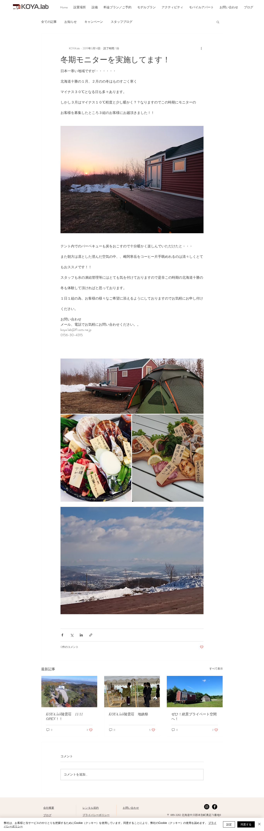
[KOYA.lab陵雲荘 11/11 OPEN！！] (69, 691)
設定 (229, 824)
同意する (246, 824)
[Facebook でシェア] (62, 635)
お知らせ (70, 22)
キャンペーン (93, 22)
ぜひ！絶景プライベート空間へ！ (194, 716)
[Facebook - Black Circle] (214, 806)
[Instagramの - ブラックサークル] (206, 806)
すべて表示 (216, 668)
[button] (218, 21)
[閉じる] (259, 824)
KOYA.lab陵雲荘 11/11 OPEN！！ (66, 716)
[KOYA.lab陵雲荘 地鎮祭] (132, 691)
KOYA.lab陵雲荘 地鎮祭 (128, 714)
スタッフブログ (121, 22)
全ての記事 (49, 22)
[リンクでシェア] (91, 635)
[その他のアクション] (201, 48)
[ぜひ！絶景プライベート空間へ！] (195, 691)
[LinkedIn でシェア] (81, 635)
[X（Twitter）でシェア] (72, 635)
